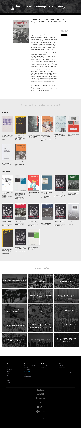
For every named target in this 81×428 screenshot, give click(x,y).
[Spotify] (40, 411)
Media (48, 13)
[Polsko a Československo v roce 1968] (73, 132)
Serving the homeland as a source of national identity (14, 339)
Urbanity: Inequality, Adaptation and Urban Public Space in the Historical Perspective (66, 340)
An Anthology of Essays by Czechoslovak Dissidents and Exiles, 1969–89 (14, 310)
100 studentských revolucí (66, 310)
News (22, 13)
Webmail (8, 380)
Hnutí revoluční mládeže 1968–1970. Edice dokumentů (33, 248)
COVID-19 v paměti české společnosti (14, 325)
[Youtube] (40, 407)
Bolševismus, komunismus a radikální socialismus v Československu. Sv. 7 (20, 223)
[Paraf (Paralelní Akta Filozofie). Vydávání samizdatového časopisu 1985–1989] (7, 160)
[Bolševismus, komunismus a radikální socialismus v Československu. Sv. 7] (20, 220)
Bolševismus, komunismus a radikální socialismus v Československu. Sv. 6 (47, 223)
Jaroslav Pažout (39, 26)
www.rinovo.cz (52, 418)
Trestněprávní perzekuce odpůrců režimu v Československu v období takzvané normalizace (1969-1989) (46, 195)
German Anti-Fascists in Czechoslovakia (14, 296)
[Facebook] (40, 390)
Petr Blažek (33, 26)
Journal (39, 13)
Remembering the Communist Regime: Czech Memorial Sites (66, 296)
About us (26, 13)
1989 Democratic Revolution (66, 281)
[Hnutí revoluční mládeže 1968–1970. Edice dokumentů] (34, 246)
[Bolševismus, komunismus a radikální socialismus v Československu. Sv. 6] (47, 220)
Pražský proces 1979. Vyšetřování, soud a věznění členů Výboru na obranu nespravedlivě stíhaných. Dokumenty (7, 136)
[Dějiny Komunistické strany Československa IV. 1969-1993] (34, 191)
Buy (64, 35)
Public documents (27, 379)
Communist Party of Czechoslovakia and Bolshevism (40, 296)
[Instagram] (40, 398)
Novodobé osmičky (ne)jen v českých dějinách (40, 310)
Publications (33, 13)
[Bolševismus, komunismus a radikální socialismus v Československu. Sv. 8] (73, 192)
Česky (59, 13)
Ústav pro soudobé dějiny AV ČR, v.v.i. (36, 418)
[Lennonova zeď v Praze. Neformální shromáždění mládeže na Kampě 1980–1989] (20, 160)
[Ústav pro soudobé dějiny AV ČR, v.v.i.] (12, 7)
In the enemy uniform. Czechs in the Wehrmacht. (66, 325)
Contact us (54, 13)
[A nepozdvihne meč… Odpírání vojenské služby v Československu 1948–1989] (60, 133)
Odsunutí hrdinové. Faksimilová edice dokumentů (72, 223)
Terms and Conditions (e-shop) (30, 383)
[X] (40, 403)
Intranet (8, 382)
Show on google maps (28, 371)
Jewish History (62, 365)
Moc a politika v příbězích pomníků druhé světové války (14, 281)
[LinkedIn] (40, 394)
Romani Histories (62, 367)
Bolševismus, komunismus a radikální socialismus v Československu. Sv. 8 (73, 195)
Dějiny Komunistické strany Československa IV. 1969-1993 (33, 194)
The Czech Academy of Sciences (65, 370)
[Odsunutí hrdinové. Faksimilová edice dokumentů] (73, 220)
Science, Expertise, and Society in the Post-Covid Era (40, 339)
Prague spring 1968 (40, 281)
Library (44, 13)
